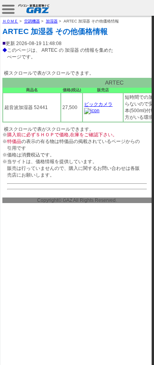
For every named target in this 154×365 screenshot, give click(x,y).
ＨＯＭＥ (10, 21)
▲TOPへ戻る (126, 350)
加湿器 (52, 21)
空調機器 (32, 21)
